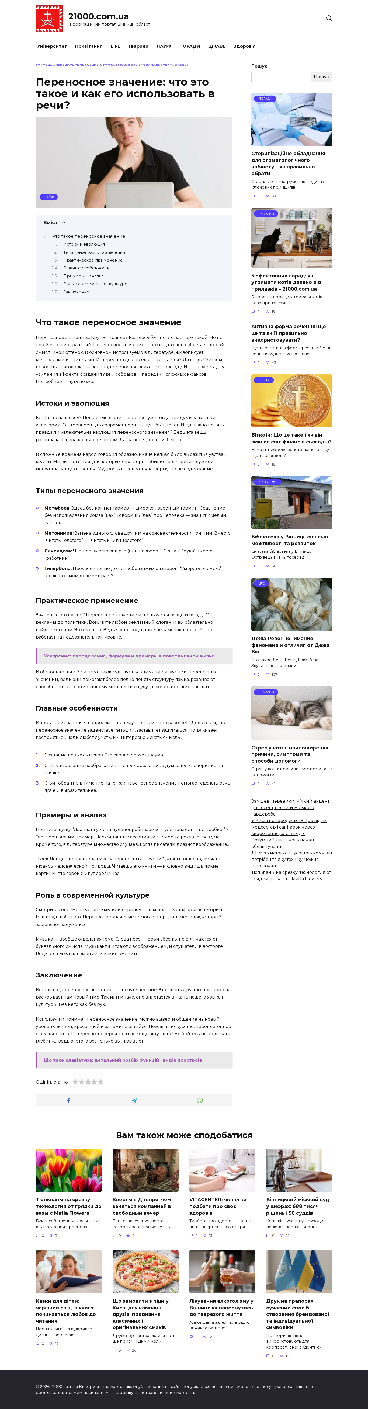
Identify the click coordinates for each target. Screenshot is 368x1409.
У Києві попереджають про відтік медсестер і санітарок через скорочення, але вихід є (289, 827)
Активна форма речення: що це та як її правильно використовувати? (288, 333)
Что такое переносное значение (88, 236)
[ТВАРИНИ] (291, 264)
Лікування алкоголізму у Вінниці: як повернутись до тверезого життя (221, 1307)
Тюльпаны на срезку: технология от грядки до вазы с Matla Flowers (69, 1206)
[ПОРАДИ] (291, 142)
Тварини (138, 46)
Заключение (76, 292)
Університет (52, 46)
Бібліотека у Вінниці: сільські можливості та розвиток (289, 540)
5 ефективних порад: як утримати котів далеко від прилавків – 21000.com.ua (286, 282)
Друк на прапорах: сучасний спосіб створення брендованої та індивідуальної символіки (297, 1314)
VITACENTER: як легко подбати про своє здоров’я (218, 1206)
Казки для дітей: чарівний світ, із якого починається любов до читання (66, 1311)
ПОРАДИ (189, 46)
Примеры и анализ (83, 276)
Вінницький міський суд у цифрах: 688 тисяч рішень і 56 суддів (297, 1206)
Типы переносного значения (94, 252)
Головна (44, 65)
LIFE (115, 46)
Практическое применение (93, 260)
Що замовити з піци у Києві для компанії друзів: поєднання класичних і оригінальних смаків (141, 1314)
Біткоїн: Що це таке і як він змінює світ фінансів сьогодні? (291, 438)
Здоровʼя (245, 46)
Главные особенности (86, 268)
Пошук (259, 66)
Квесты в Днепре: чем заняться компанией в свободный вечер (142, 1206)
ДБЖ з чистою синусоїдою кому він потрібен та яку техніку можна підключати (291, 859)
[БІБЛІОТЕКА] (291, 525)
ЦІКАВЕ (216, 46)
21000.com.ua (98, 16)
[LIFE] (291, 627)
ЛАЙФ (164, 46)
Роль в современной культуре (95, 283)
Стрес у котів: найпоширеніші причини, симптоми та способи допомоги (290, 754)
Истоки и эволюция (84, 244)
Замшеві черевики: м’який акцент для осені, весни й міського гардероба (290, 808)
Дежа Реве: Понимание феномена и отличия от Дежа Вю (290, 645)
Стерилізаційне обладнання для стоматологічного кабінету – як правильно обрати (288, 163)
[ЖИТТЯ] (291, 424)
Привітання (89, 46)
